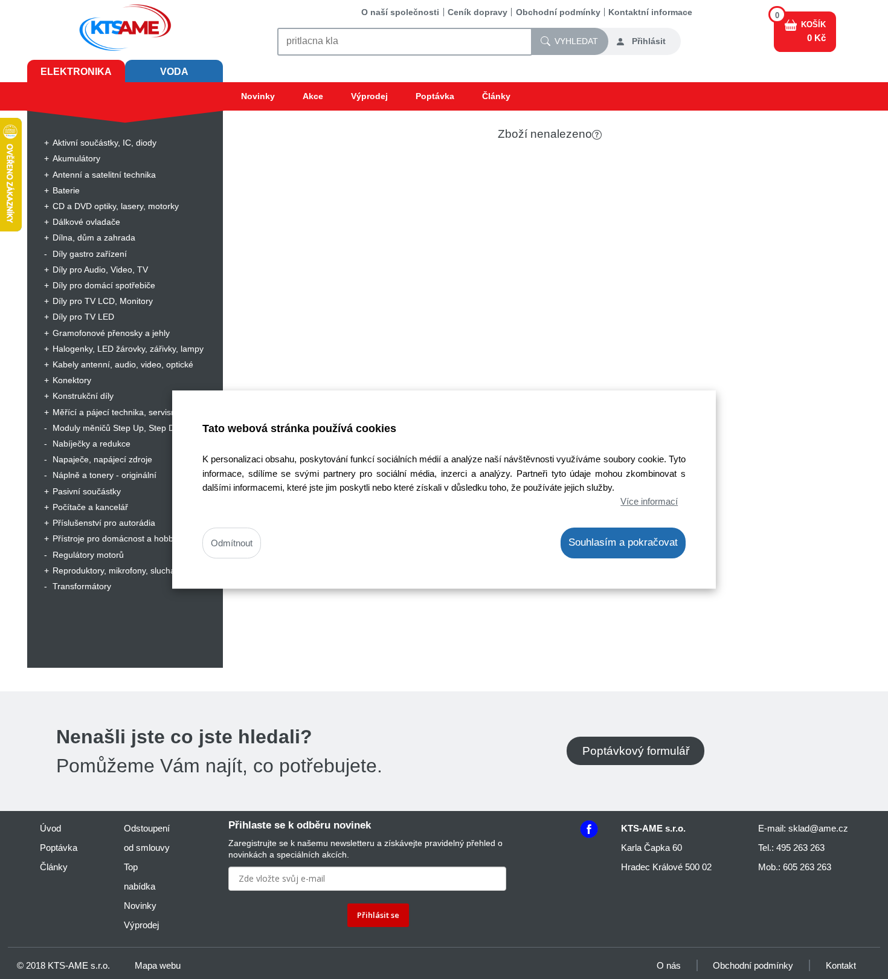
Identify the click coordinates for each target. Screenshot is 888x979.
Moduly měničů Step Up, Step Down (121, 428)
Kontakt (841, 965)
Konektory (72, 380)
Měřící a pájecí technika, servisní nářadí (129, 412)
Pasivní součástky (87, 491)
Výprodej (369, 96)
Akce (313, 96)
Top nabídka (139, 876)
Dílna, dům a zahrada (94, 237)
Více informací (649, 501)
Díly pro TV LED (83, 316)
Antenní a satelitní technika (104, 174)
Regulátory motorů (88, 555)
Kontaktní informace (650, 12)
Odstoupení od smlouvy (147, 838)
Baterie (66, 190)
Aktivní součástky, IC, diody (104, 142)
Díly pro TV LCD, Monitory (103, 301)
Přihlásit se (378, 915)
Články (496, 96)
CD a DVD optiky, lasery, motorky (116, 206)
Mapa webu (158, 965)
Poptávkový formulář (635, 751)
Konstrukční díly (83, 396)
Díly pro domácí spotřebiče (104, 285)
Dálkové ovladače (86, 222)
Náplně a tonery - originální (104, 475)
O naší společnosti (400, 12)
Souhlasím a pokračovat (623, 542)
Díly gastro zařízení (90, 254)
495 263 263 (800, 847)
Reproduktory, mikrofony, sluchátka (120, 570)
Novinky (258, 96)
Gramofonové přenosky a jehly (111, 333)
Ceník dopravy (477, 12)
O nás (669, 965)
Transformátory (82, 586)
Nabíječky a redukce (91, 443)
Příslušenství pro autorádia (104, 523)
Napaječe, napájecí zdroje (102, 459)
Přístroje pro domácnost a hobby (115, 538)
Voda (174, 71)
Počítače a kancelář (90, 507)
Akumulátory (76, 158)
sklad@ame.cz (818, 828)
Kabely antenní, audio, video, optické (123, 364)
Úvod (50, 828)
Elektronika (76, 71)
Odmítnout (232, 543)
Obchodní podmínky (558, 12)
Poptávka (435, 96)
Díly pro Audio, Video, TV (100, 269)
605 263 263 (807, 867)
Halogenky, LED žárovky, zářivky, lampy (128, 349)
